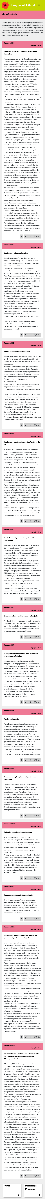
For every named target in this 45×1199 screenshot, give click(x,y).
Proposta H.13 (9, 1045)
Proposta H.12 (9, 927)
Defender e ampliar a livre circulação (18, 832)
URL (38, 236)
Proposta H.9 (9, 768)
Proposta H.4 (9, 434)
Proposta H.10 (9, 824)
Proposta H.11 (9, 887)
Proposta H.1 (9, 43)
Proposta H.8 (9, 710)
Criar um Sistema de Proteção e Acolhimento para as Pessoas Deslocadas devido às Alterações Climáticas (21, 1056)
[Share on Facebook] (21, 236)
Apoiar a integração (11, 719)
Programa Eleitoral (23, 5)
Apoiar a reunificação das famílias (17, 351)
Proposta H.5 (9, 529)
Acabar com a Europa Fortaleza (16, 253)
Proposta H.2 (9, 245)
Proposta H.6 (9, 607)
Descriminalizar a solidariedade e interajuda (21, 616)
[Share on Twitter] (26, 236)
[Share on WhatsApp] (30, 236)
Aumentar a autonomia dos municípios (18, 895)
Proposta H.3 (9, 343)
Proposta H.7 (9, 645)
